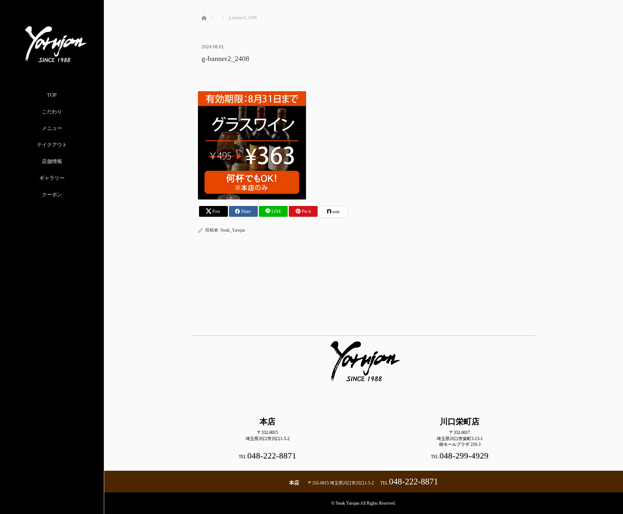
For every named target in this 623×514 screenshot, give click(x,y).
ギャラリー (52, 178)
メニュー (52, 128)
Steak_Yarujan (232, 230)
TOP (52, 95)
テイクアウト (52, 145)
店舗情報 (52, 161)
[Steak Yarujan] (51, 62)
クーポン (52, 194)
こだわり (52, 111)
